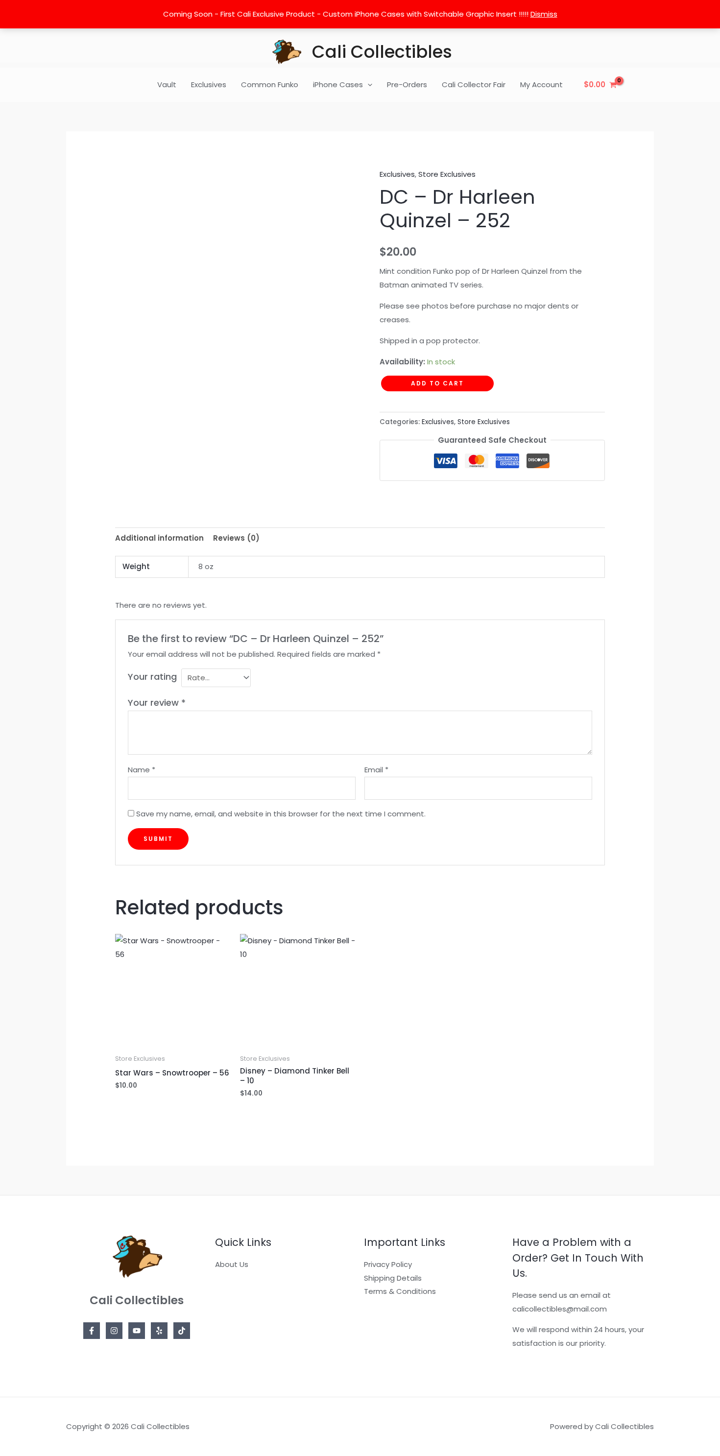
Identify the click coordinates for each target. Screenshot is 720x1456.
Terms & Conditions (400, 1291)
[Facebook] (91, 1330)
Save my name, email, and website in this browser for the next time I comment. (281, 814)
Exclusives (208, 84)
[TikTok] (181, 1330)
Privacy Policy (388, 1264)
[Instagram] (114, 1330)
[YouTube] (136, 1330)
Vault (166, 84)
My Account (541, 84)
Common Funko (269, 84)
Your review (157, 702)
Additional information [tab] (159, 538)
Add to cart (437, 383)
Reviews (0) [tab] (236, 538)
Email (376, 769)
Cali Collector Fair (473, 84)
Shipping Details (393, 1278)
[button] (367, 85)
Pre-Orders (407, 84)
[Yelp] (159, 1330)
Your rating (152, 676)
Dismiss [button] (543, 14)
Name (141, 769)
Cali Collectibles (382, 52)
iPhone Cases (338, 84)
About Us (231, 1264)
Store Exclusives (447, 174)
